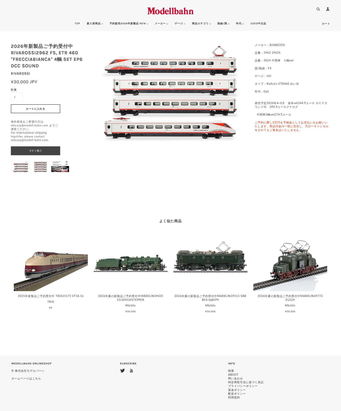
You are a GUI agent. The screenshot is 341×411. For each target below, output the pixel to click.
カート (326, 23)
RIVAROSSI (20, 73)
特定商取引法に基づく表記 (246, 382)
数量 (14, 89)
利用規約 (234, 397)
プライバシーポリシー (243, 385)
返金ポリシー (237, 389)
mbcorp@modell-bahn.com (29, 125)
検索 (231, 370)
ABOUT (233, 374)
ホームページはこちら (26, 378)
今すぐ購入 (35, 150)
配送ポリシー (237, 393)
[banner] (170, 10)
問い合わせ (235, 378)
